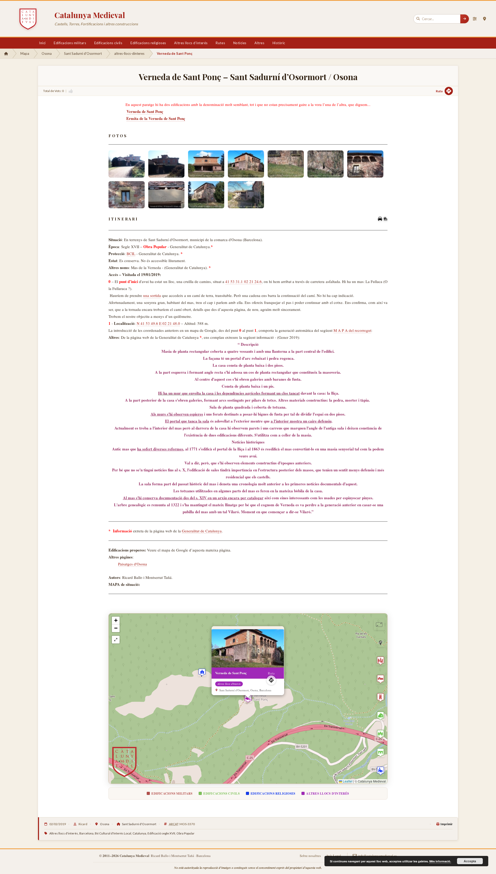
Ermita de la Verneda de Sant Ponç (155, 118)
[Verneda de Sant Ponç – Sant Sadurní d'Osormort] (127, 164)
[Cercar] (464, 18)
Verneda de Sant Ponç (145, 111)
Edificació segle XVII (161, 833)
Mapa (24, 53)
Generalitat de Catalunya (202, 530)
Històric (279, 43)
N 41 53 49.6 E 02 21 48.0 (158, 323)
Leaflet (347, 781)
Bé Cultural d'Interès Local (113, 833)
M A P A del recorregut (352, 330)
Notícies (239, 43)
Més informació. (440, 861)
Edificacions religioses (148, 43)
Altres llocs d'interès (63, 833)
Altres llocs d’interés (190, 43)
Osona (47, 53)
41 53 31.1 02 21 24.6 (243, 281)
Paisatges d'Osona (132, 563)
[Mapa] (484, 18)
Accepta (470, 861)
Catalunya (139, 833)
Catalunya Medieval (90, 15)
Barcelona (86, 833)
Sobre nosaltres (310, 855)
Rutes (220, 43)
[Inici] (6, 53)
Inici (42, 43)
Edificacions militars (70, 43)
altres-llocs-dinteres (129, 53)
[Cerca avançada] (474, 18)
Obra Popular (185, 833)
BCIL (131, 253)
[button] (248, 698)
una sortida (152, 295)
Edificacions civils (108, 43)
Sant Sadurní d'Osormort (83, 53)
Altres (259, 43)
